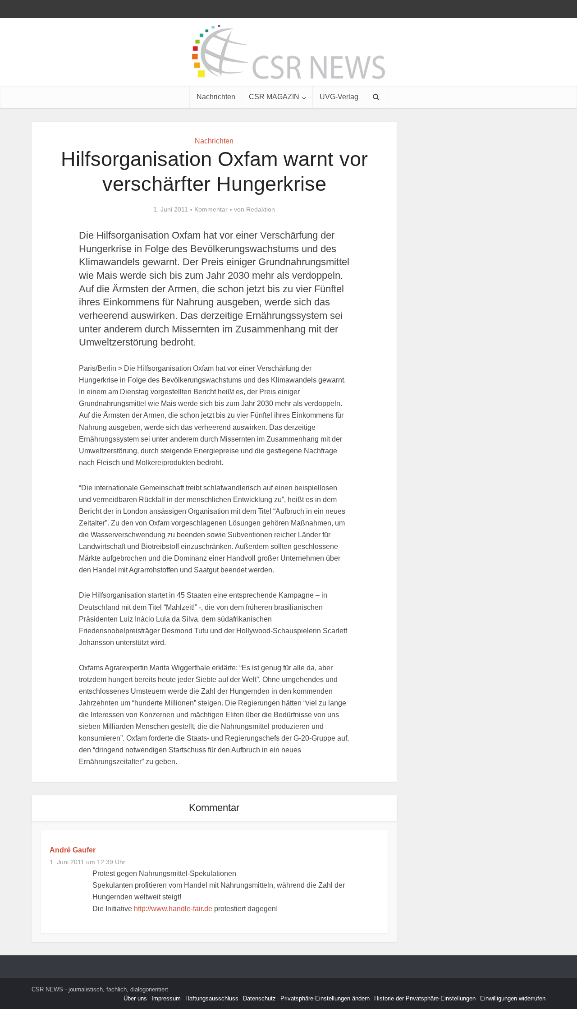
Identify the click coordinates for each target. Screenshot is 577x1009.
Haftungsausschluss (211, 998)
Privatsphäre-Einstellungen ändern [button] (325, 998)
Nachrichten (216, 97)
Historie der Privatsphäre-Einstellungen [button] (425, 998)
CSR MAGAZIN (274, 97)
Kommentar (211, 209)
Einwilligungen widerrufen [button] (512, 998)
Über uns (135, 998)
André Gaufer (73, 850)
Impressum (166, 998)
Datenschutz (259, 998)
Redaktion (260, 209)
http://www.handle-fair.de (173, 908)
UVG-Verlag (339, 97)
